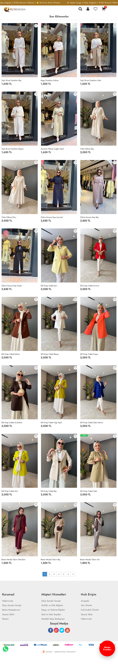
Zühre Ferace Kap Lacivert (52, 217)
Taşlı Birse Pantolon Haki (90, 80)
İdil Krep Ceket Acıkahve (11, 422)
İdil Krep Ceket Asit (9, 491)
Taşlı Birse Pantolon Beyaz (12, 148)
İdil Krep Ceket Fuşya (89, 354)
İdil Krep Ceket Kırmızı (89, 285)
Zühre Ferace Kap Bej (89, 217)
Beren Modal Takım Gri (90, 559)
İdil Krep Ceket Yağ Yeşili (51, 422)
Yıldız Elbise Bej (87, 148)
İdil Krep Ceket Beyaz (50, 354)
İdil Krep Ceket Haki (88, 491)
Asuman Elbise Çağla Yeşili (52, 148)
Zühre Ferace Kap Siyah (11, 285)
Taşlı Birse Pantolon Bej (11, 80)
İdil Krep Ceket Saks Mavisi (91, 422)
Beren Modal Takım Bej (50, 559)
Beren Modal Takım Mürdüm (13, 559)
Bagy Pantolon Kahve (49, 80)
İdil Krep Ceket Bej (49, 491)
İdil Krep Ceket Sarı (49, 285)
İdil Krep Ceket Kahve (10, 354)
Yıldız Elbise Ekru (8, 217)
